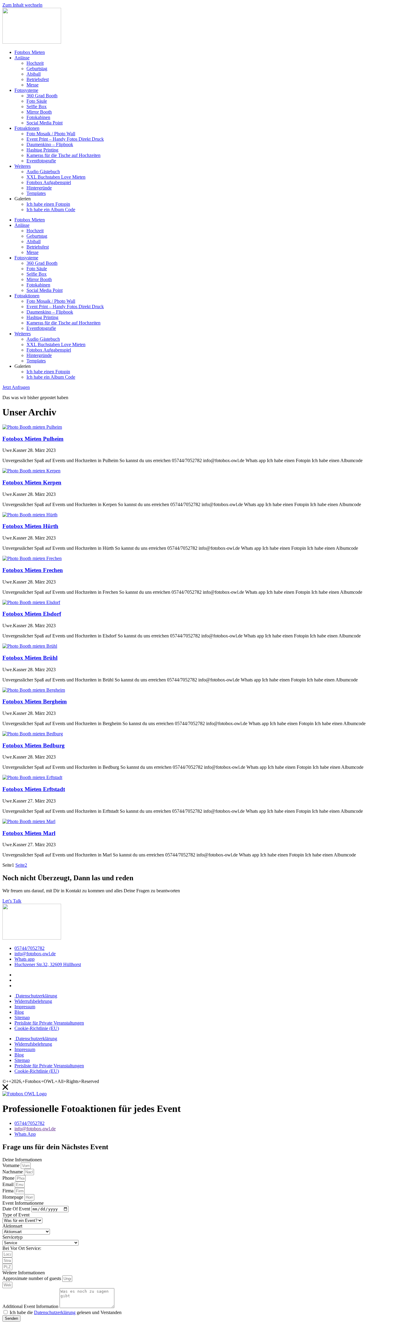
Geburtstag (36, 68)
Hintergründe (39, 187)
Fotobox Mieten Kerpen (31, 482)
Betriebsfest (37, 79)
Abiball (33, 74)
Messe (32, 84)
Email (8, 1184)
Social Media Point (44, 122)
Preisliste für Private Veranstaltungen (49, 1022)
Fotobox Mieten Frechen (32, 570)
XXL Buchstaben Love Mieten (55, 177)
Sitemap (22, 1017)
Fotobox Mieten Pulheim (32, 439)
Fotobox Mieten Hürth (30, 526)
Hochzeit (35, 63)
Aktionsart (12, 1226)
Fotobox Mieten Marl (28, 833)
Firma (8, 1190)
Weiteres (22, 166)
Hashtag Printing (42, 149)
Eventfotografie (41, 160)
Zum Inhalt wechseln (22, 5)
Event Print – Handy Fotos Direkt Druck (65, 139)
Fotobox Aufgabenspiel (48, 182)
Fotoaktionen (26, 128)
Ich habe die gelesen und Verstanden (66, 1312)
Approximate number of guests (32, 1278)
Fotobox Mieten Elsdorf (31, 614)
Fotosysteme (26, 90)
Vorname (11, 1165)
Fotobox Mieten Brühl (29, 658)
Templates (36, 193)
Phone (9, 1178)
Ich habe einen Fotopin (48, 204)
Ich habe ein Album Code (50, 209)
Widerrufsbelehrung (33, 1001)
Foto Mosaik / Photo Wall (50, 133)
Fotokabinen (38, 117)
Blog (19, 1012)
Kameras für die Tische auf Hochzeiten (63, 155)
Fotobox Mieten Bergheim (34, 701)
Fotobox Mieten (29, 52)
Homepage (13, 1197)
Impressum (24, 1006)
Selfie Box (36, 106)
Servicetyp (12, 1237)
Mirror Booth (39, 111)
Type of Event (15, 1214)
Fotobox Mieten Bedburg (33, 745)
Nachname (13, 1171)
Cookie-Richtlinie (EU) (36, 1028)
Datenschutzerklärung (35, 995)
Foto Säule (36, 101)
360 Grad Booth (41, 95)
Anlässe (21, 57)
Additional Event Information (31, 1306)
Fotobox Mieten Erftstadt (33, 789)
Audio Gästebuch (43, 171)
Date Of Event (16, 1208)
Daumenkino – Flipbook (49, 144)
